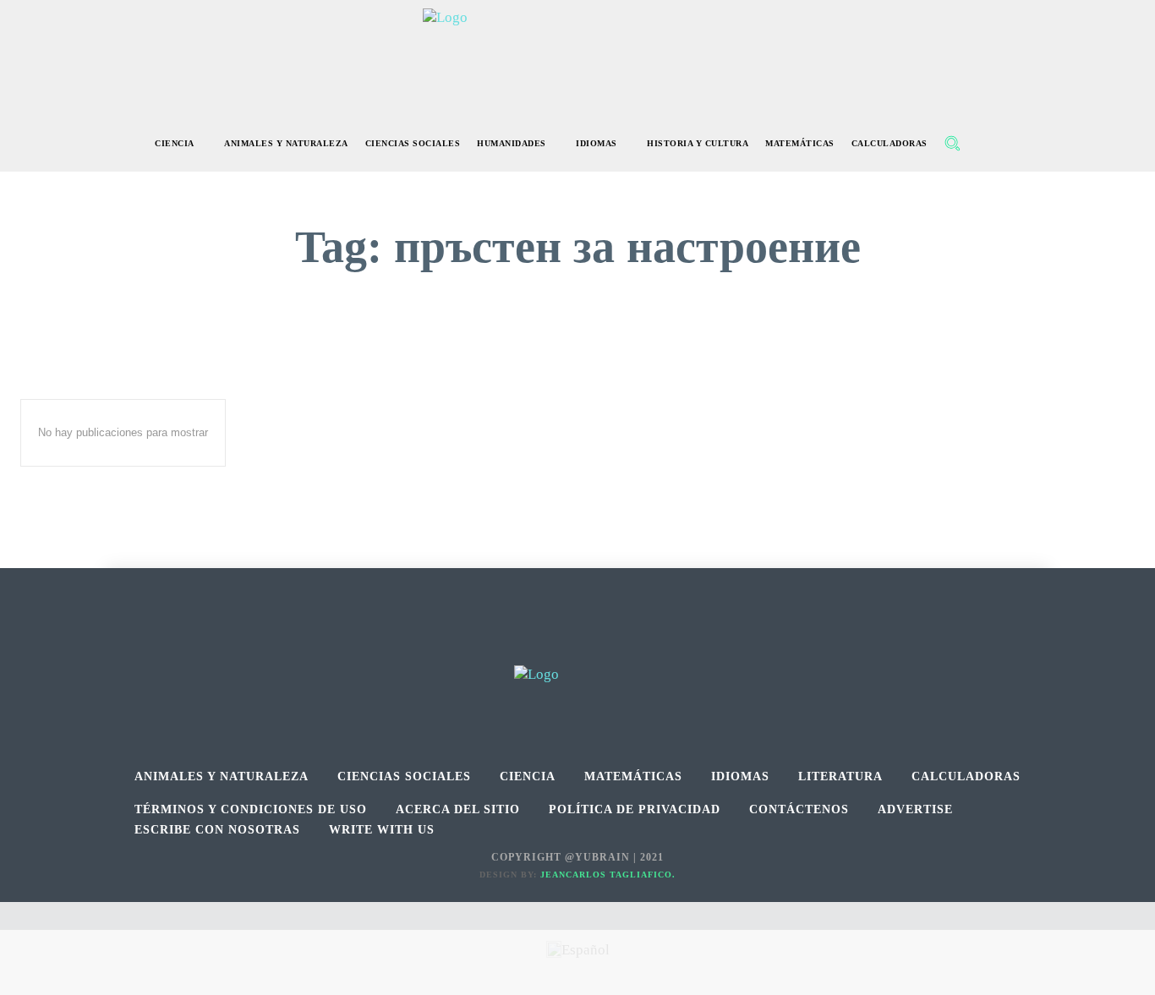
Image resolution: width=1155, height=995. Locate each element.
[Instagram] (578, 646)
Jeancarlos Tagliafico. (608, 874)
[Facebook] (540, 646)
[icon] (988, 145)
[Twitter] (616, 646)
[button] (952, 143)
